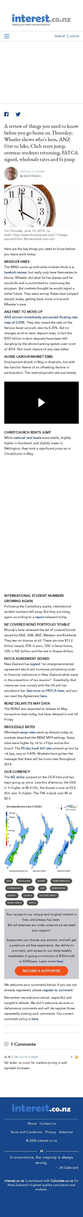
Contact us (48, 1123)
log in (74, 36)
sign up (60, 36)
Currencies (14, 888)
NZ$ (42, 888)
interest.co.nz (14, 1181)
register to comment (58, 990)
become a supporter (41, 971)
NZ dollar (18, 777)
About (32, 1123)
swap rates (28, 732)
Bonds (41, 881)
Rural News (14, 902)
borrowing (59, 888)
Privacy (50, 1132)
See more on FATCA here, (46, 691)
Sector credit (48, 895)
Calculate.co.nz (62, 1181)
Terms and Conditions (26, 1132)
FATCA (32, 902)
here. (35, 1019)
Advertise (66, 1132)
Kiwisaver (24, 881)
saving (28, 895)
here (60, 961)
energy (11, 895)
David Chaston (32, 176)
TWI (31, 888)
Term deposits (61, 881)
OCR (8, 881)
